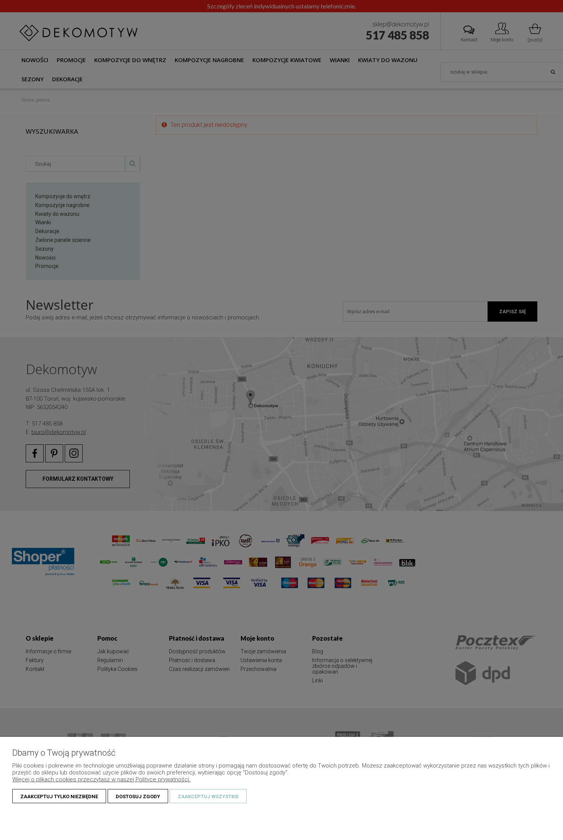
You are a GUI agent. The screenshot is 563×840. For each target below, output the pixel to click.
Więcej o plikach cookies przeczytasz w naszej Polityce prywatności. (101, 779)
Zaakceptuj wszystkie (208, 796)
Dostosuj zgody (138, 796)
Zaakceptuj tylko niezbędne (59, 796)
